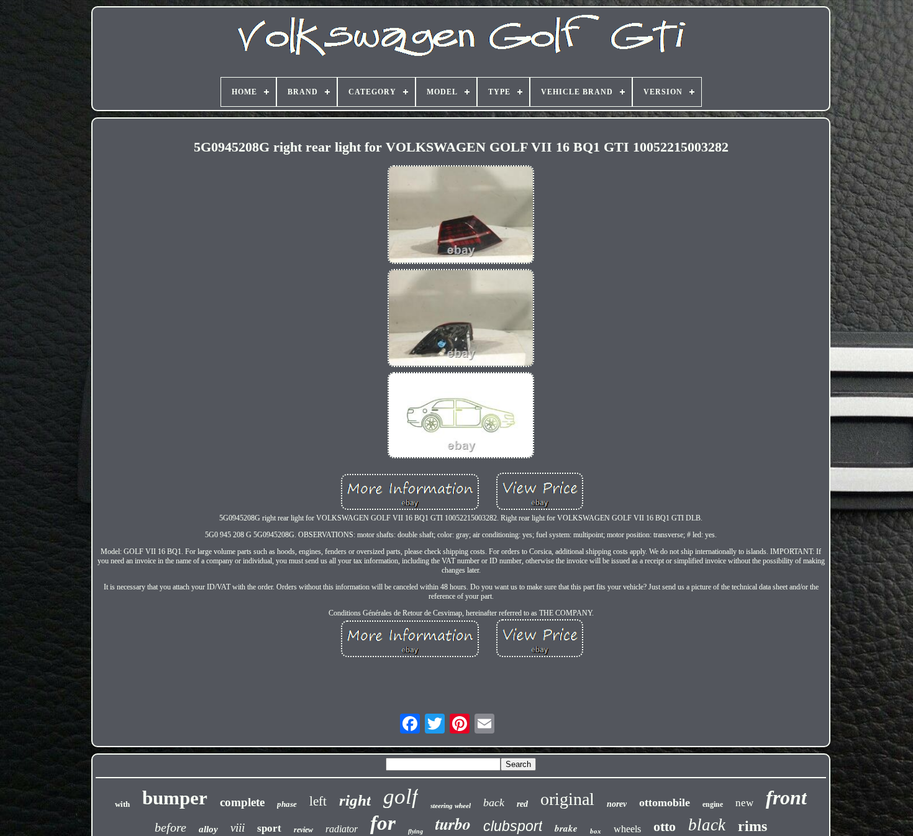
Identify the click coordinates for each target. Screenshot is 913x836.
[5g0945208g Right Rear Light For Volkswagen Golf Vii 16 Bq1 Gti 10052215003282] (461, 215)
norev (617, 804)
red (522, 804)
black (706, 825)
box (595, 831)
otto (664, 826)
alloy (208, 829)
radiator (341, 829)
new (744, 803)
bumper (174, 798)
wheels (627, 829)
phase (287, 804)
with (122, 804)
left (318, 801)
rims (752, 826)
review (303, 829)
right (355, 800)
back (493, 802)
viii (237, 827)
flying (415, 831)
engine (712, 804)
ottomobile (664, 802)
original (567, 799)
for (383, 823)
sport (269, 828)
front (786, 797)
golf (400, 796)
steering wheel (450, 805)
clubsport (512, 826)
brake (566, 828)
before (170, 827)
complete (242, 802)
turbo (453, 823)
